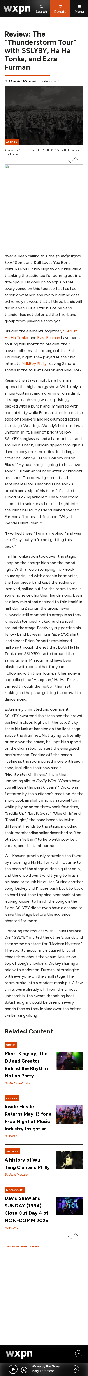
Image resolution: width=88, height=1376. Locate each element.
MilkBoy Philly (33, 363)
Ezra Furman (48, 337)
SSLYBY (70, 331)
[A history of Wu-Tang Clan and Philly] (70, 1160)
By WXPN (11, 1136)
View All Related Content (22, 1246)
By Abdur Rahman (17, 1083)
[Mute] (24, 1370)
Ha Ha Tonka (16, 337)
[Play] (13, 1369)
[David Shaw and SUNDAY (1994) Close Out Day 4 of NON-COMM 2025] (70, 1206)
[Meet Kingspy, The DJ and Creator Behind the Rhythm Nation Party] (70, 1061)
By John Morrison (17, 1175)
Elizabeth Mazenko (22, 81)
